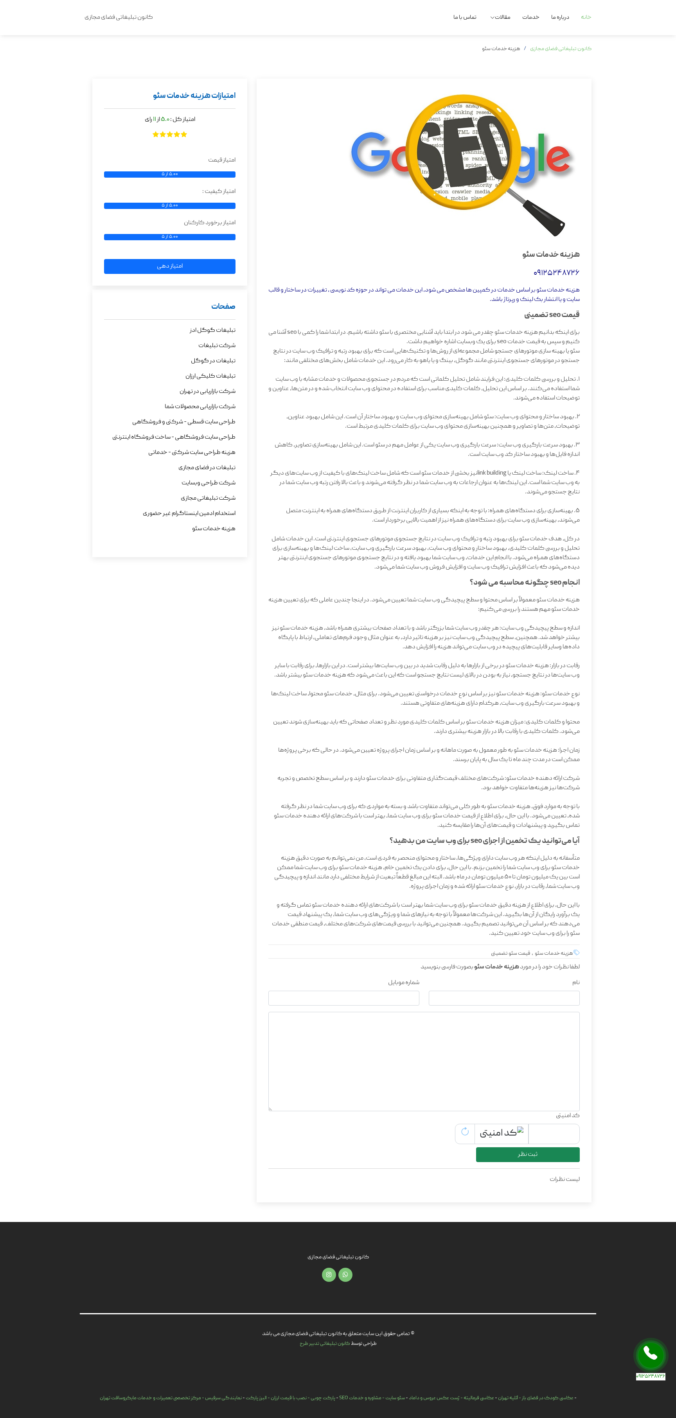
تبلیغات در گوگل (213, 361)
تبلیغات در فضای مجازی (207, 468)
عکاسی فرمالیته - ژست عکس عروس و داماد (451, 1398)
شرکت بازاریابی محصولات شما (200, 407)
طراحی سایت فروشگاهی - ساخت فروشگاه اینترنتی (174, 437)
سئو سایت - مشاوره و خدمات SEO (372, 1398)
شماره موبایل (403, 983)
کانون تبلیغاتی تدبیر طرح (325, 1344)
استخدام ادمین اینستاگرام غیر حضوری (189, 513)
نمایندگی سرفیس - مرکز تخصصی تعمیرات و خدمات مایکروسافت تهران (171, 1398)
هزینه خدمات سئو (214, 529)
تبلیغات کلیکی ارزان (210, 376)
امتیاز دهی (170, 266)
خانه (586, 17)
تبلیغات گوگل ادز (213, 330)
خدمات (530, 17)
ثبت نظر (528, 1154)
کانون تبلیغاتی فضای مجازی (561, 49)
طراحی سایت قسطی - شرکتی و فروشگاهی (184, 422)
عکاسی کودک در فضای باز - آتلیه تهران (536, 1398)
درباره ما (560, 17)
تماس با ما (464, 17)
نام (576, 983)
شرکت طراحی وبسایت (209, 483)
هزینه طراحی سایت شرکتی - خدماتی (192, 452)
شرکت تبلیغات (217, 346)
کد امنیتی (568, 1116)
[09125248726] (650, 1355)
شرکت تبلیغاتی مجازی (208, 498)
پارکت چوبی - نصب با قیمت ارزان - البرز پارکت (290, 1398)
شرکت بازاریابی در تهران (208, 391)
